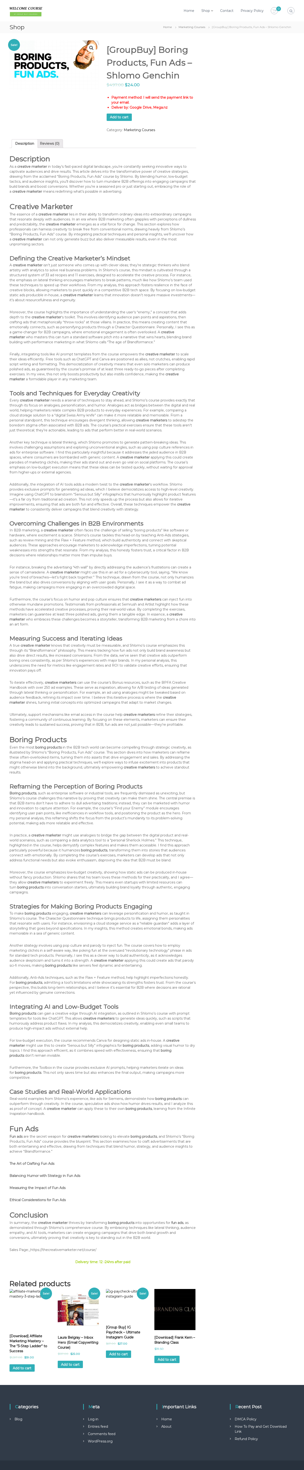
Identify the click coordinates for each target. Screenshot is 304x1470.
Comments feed (101, 1434)
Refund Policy (246, 1439)
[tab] (25, 143)
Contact (226, 11)
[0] (274, 11)
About (166, 1426)
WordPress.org (100, 1441)
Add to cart (119, 117)
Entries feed (98, 1426)
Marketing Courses (192, 27)
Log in (93, 1419)
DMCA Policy (245, 1419)
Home (189, 11)
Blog (18, 1419)
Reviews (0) (49, 143)
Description (24, 143)
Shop (205, 11)
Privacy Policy (252, 11)
